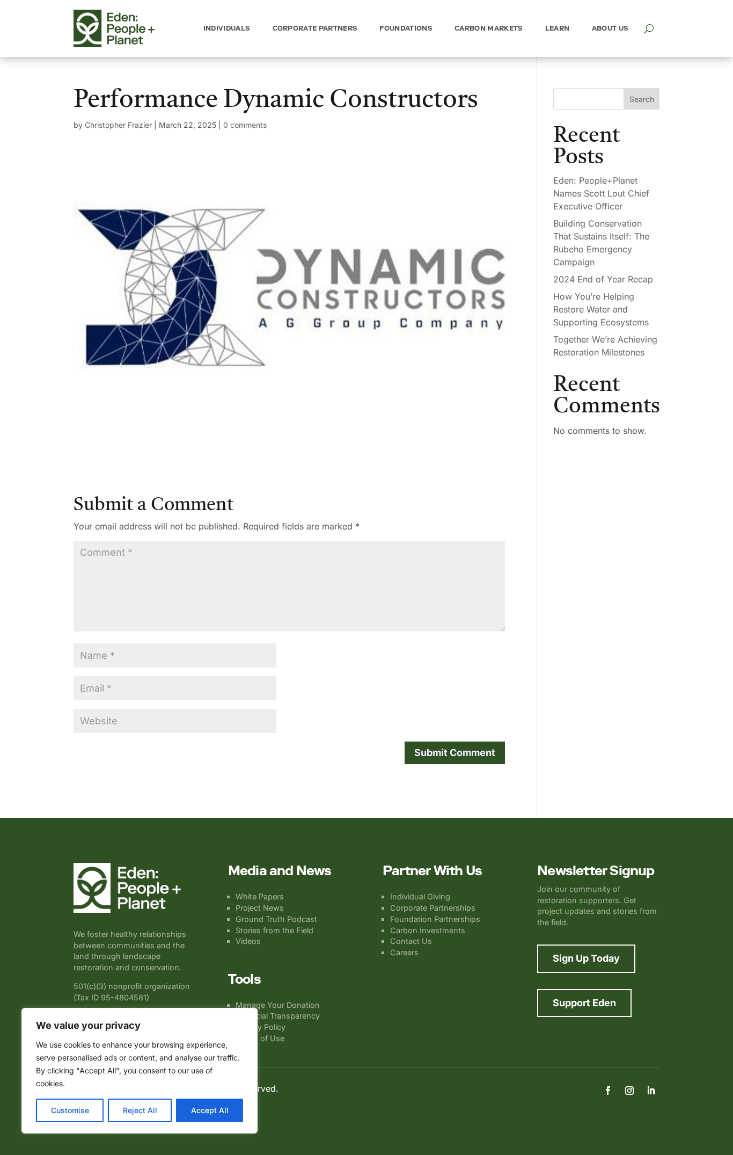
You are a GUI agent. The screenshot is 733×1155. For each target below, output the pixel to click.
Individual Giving (420, 896)
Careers (404, 952)
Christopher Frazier (118, 124)
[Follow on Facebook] (608, 1090)
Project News (260, 907)
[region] (139, 1071)
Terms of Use (260, 1038)
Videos (248, 941)
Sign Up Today (586, 958)
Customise (70, 1110)
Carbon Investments (427, 930)
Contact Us (411, 941)
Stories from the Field (274, 930)
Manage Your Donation (278, 1004)
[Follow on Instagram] (629, 1090)
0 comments (245, 124)
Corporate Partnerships (432, 907)
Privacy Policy (260, 1026)
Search (641, 99)
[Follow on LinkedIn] (650, 1090)
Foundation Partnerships (435, 919)
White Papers (260, 896)
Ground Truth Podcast (276, 919)
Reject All (140, 1110)
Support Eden (584, 1002)
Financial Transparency (278, 1015)
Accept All (210, 1110)
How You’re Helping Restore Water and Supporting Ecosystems (601, 309)
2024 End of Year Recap (603, 279)
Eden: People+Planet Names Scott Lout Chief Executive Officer (601, 193)
